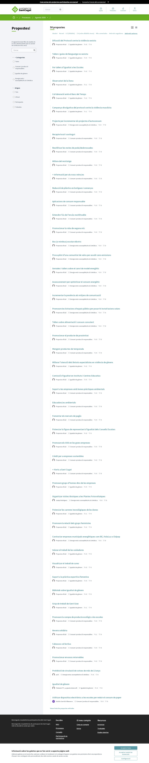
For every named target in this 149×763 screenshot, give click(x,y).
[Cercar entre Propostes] (34, 50)
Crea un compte (83, 724)
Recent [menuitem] (61, 33)
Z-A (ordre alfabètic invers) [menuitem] (85, 33)
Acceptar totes (126, 748)
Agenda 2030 (40, 17)
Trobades (101, 728)
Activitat (101, 724)
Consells (59, 732)
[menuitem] (24, 50)
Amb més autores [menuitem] (131, 33)
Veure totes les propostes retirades (62, 708)
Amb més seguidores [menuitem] (116, 33)
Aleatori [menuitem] (54, 33)
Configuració (125, 759)
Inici (57, 724)
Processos (26, 17)
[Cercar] (60, 9)
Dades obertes (103, 732)
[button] (19, 57)
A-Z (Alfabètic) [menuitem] (70, 33)
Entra (79, 728)
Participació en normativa (61, 737)
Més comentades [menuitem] (101, 33)
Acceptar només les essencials (125, 753)
